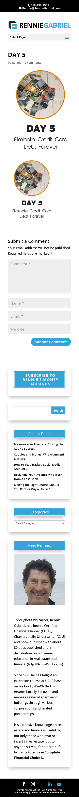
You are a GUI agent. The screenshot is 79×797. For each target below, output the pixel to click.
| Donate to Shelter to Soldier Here (47, 792)
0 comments (33, 62)
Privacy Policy (21, 792)
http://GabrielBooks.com (45, 664)
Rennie (16, 62)
